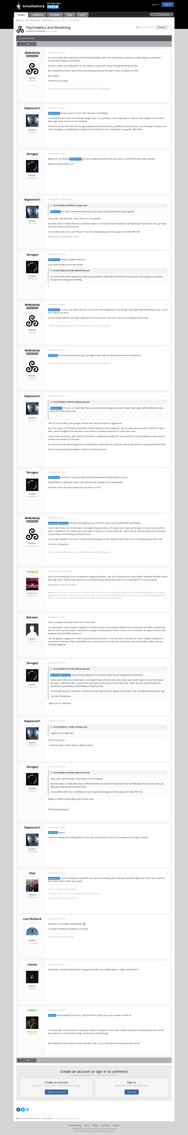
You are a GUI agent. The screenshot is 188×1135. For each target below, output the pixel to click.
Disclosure (105, 1125)
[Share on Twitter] (23, 1109)
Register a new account (56, 1092)
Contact (115, 1125)
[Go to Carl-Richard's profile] (32, 931)
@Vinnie (52, 1015)
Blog (70, 14)
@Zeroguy (53, 355)
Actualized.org (75, 1125)
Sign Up (168, 4)
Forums (21, 14)
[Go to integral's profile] (32, 584)
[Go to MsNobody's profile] (20, 29)
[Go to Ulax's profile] (32, 885)
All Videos (55, 14)
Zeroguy (32, 154)
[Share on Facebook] (18, 1109)
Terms (86, 1125)
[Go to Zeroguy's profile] (32, 166)
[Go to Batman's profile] (32, 630)
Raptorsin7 (32, 108)
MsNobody (40, 31)
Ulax (32, 873)
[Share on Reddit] (27, 1109)
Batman (32, 617)
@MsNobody (54, 113)
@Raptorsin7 (75, 159)
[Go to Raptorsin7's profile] (32, 120)
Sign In (155, 4)
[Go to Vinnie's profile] (32, 977)
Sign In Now (131, 1092)
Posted (56, 52)
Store (82, 14)
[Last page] (34, 44)
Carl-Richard (32, 919)
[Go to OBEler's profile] (32, 1022)
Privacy (95, 1125)
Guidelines (37, 14)
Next (28, 44)
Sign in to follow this (146, 27)
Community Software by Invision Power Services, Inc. (94, 1131)
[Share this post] (167, 52)
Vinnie (32, 964)
